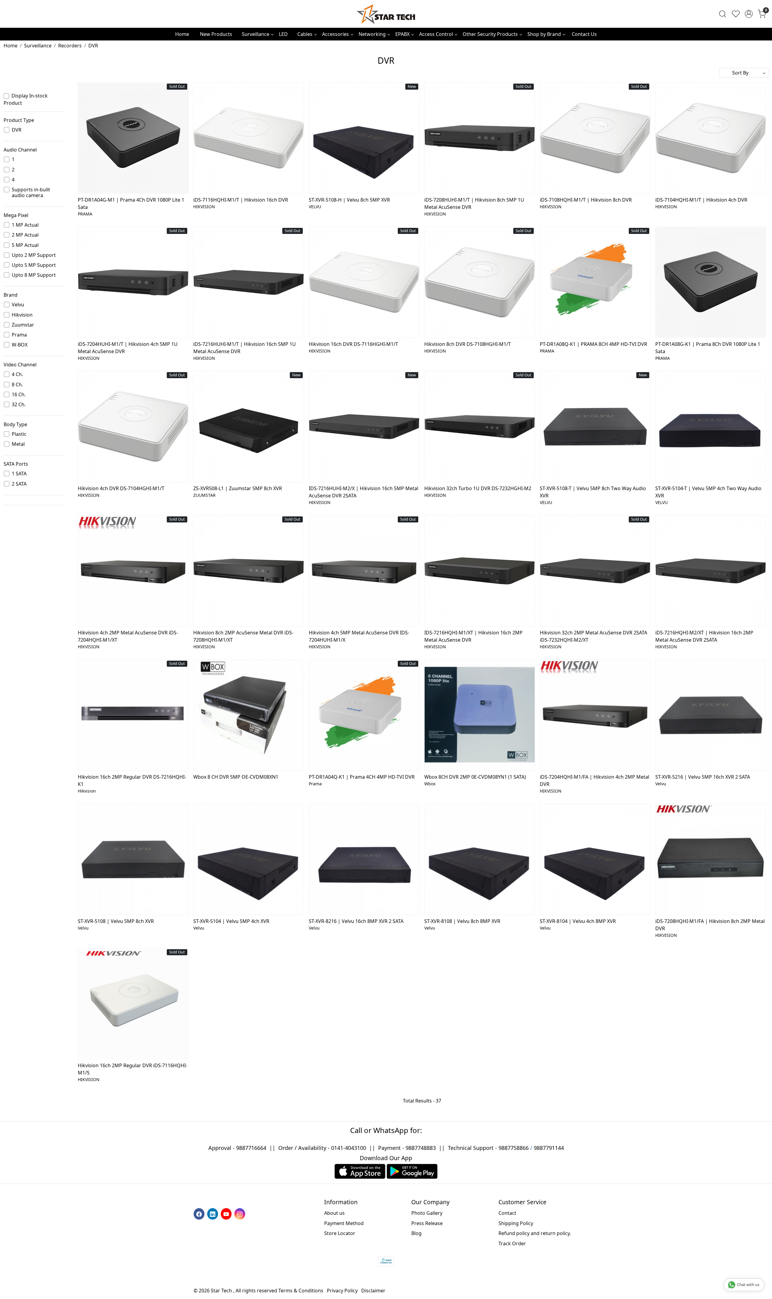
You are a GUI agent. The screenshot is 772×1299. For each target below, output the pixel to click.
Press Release (427, 1223)
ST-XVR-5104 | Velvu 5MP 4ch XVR (231, 921)
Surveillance (255, 34)
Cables (304, 34)
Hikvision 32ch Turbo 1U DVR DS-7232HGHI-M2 (477, 488)
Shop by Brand (544, 34)
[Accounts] (748, 14)
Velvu (18, 305)
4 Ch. (17, 374)
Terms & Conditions (300, 1290)
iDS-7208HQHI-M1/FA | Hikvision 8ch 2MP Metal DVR (710, 925)
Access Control (436, 34)
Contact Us (584, 34)
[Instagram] (240, 1213)
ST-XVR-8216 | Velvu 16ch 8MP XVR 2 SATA (356, 921)
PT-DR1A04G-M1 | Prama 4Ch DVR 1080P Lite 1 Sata (131, 203)
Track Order (512, 1243)
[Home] (386, 14)
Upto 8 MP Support (34, 275)
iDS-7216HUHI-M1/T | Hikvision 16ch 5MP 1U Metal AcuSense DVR (244, 348)
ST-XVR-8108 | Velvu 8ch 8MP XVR (462, 921)
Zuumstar (23, 325)
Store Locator (339, 1233)
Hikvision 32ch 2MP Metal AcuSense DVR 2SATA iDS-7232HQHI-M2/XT (593, 636)
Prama (19, 335)
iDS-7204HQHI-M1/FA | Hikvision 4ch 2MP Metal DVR (594, 780)
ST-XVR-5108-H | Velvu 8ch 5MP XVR (349, 199)
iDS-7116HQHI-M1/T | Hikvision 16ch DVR (240, 199)
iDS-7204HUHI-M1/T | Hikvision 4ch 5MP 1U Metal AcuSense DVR (128, 348)
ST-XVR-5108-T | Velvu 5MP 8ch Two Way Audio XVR (593, 492)
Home (182, 34)
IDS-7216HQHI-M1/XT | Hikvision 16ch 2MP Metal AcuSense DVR (473, 636)
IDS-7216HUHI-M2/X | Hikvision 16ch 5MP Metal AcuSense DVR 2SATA (363, 492)
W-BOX (19, 345)
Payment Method (344, 1223)
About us (334, 1213)
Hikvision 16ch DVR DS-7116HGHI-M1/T (353, 344)
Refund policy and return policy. (534, 1233)
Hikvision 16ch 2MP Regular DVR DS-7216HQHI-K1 (132, 780)
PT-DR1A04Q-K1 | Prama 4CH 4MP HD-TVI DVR (362, 777)
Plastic (19, 434)
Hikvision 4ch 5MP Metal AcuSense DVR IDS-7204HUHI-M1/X (359, 636)
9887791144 (549, 1147)
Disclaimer (373, 1290)
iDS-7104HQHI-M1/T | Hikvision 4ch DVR (701, 199)
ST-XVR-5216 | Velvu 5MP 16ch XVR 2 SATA (702, 777)
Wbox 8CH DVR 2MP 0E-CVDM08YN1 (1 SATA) (475, 777)
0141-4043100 (348, 1147)
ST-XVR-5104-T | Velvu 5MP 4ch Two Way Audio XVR (708, 492)
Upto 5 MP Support (34, 265)
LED (283, 34)
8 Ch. (17, 385)
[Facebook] (200, 1213)
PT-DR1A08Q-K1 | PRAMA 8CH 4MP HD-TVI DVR (593, 344)
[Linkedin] (213, 1213)
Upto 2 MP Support (34, 255)
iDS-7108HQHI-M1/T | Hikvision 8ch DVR (586, 199)
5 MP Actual (25, 245)
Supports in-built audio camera (31, 192)
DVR (16, 130)
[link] (722, 14)
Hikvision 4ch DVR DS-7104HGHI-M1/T (121, 488)
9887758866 (513, 1147)
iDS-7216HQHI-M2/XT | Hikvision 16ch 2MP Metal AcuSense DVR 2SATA (704, 636)
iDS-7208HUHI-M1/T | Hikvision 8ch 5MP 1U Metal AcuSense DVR (474, 203)
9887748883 (421, 1147)
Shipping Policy (515, 1223)
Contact (507, 1213)
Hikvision (22, 315)
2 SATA (19, 484)
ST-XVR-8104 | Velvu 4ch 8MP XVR (578, 921)
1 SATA (19, 474)
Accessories (335, 34)
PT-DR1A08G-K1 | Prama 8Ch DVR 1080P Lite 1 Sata (707, 348)
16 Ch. (19, 394)
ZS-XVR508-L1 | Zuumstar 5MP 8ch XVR (237, 488)
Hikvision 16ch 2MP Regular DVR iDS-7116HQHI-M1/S (132, 1069)
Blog (416, 1233)
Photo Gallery (426, 1213)
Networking (372, 34)
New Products (216, 34)
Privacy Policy (342, 1290)
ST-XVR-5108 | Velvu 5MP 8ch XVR (116, 921)
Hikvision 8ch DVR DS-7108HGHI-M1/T (467, 344)
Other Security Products (490, 34)
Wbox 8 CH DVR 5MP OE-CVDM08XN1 (235, 777)
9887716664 (251, 1147)
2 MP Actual (25, 235)
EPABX (402, 34)
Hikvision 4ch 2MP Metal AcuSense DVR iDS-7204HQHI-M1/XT (128, 636)
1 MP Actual (25, 225)
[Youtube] (227, 1213)
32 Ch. (19, 404)
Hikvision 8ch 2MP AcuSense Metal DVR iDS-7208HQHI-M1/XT (243, 636)
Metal (18, 444)
